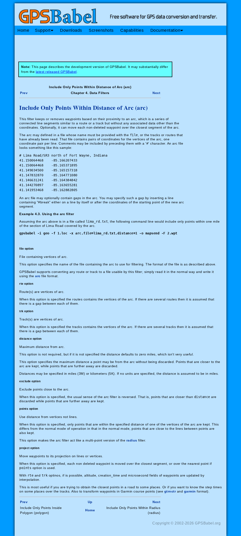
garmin (190, 491)
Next (156, 93)
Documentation (165, 30)
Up (90, 502)
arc (37, 276)
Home (23, 30)
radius (131, 440)
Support (43, 30)
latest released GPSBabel (56, 72)
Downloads (71, 30)
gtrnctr (170, 491)
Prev (24, 93)
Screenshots (101, 30)
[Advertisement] (104, 46)
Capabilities (132, 30)
